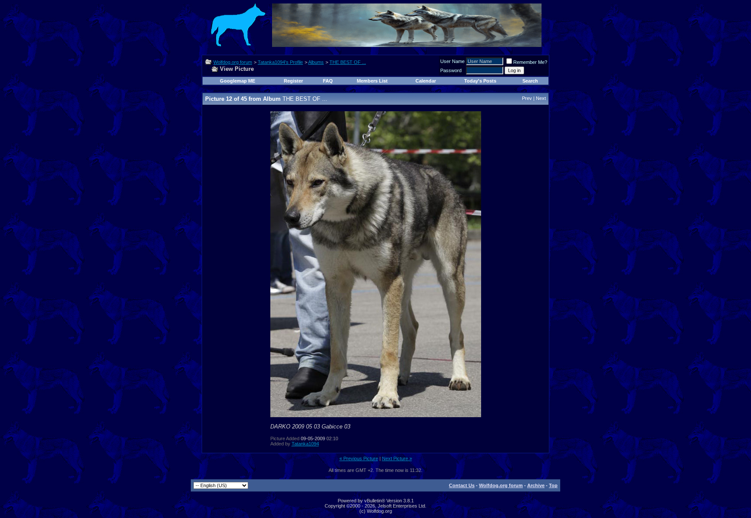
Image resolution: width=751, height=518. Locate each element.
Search (530, 80)
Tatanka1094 (305, 443)
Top (553, 485)
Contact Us (462, 485)
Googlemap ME (237, 80)
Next (541, 98)
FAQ (328, 80)
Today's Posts (480, 80)
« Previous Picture (358, 458)
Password (451, 70)
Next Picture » (397, 458)
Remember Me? (530, 62)
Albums (316, 62)
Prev (527, 98)
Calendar (425, 80)
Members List (372, 80)
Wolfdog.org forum (232, 62)
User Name (452, 61)
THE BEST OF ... (347, 62)
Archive (536, 485)
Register (293, 80)
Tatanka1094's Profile (280, 62)
